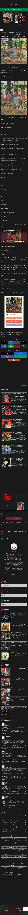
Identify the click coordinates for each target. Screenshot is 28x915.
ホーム (7, 908)
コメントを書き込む (14, 518)
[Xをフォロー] (7, 353)
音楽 (3, 334)
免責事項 (7, 910)
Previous (1, 19)
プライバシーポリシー (20, 908)
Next (27, 19)
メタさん (14, 551)
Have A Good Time (10, 314)
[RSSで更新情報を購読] (14, 360)
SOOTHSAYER (5, 332)
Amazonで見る (14, 318)
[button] (24, 346)
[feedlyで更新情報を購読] (20, 356)
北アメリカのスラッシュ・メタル (16, 332)
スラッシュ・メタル (15, 334)
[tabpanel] (7, 19)
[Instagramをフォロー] (7, 356)
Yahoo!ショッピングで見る (14, 324)
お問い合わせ (21, 910)
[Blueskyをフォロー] (20, 353)
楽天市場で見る (14, 321)
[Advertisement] (14, 373)
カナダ (8, 334)
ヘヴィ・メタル (5, 336)
